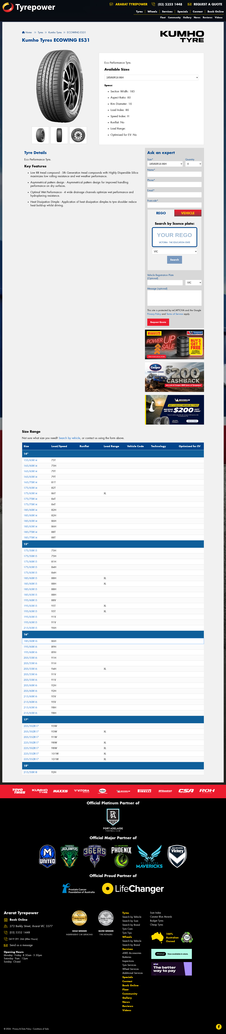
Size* (150, 159)
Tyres (139, 11)
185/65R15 (30, 589)
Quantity (189, 159)
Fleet (163, 17)
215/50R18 (30, 772)
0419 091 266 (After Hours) (23, 939)
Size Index (155, 912)
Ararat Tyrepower (130, 4)
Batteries (126, 957)
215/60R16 (30, 696)
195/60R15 (30, 600)
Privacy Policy (154, 314)
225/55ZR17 (31, 753)
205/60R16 (30, 685)
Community (174, 17)
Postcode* (152, 200)
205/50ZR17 (31, 726)
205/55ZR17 (31, 737)
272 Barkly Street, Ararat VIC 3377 (31, 926)
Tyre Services (129, 965)
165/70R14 (30, 482)
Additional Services (132, 973)
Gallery (187, 17)
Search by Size (130, 920)
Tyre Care (127, 928)
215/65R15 (30, 628)
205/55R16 (30, 657)
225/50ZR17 (31, 742)
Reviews (207, 17)
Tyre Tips (127, 932)
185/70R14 (30, 532)
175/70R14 (30, 499)
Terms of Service (175, 314)
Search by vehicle (69, 438)
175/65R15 (30, 567)
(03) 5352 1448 (170, 4)
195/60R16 (30, 646)
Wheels (152, 11)
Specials (182, 11)
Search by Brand (131, 924)
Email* (151, 190)
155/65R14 (30, 460)
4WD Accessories (131, 953)
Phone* (151, 180)
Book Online (216, 11)
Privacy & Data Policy (22, 1029)
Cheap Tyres (156, 924)
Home (28, 32)
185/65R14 (30, 521)
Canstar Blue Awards (161, 916)
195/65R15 (30, 605)
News (197, 17)
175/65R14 (30, 487)
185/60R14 (30, 510)
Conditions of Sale (41, 1029)
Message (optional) (157, 288)
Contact (198, 11)
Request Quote (158, 322)
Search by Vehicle (131, 916)
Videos (218, 17)
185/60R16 (30, 641)
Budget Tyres (156, 920)
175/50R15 (30, 550)
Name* (151, 169)
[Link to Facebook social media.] (219, 1027)
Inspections (128, 961)
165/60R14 (30, 465)
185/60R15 (30, 578)
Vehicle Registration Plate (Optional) (160, 276)
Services (167, 11)
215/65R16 (30, 707)
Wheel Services (130, 969)
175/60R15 (30, 561)
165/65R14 (30, 471)
